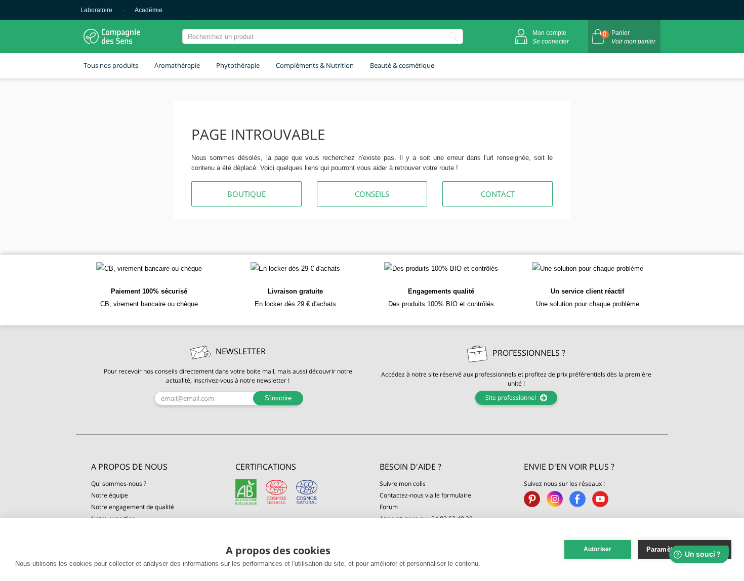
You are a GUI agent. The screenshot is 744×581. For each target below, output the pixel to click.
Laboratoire (96, 10)
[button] (155, 467)
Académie (148, 10)
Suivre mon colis (403, 483)
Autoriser (598, 549)
